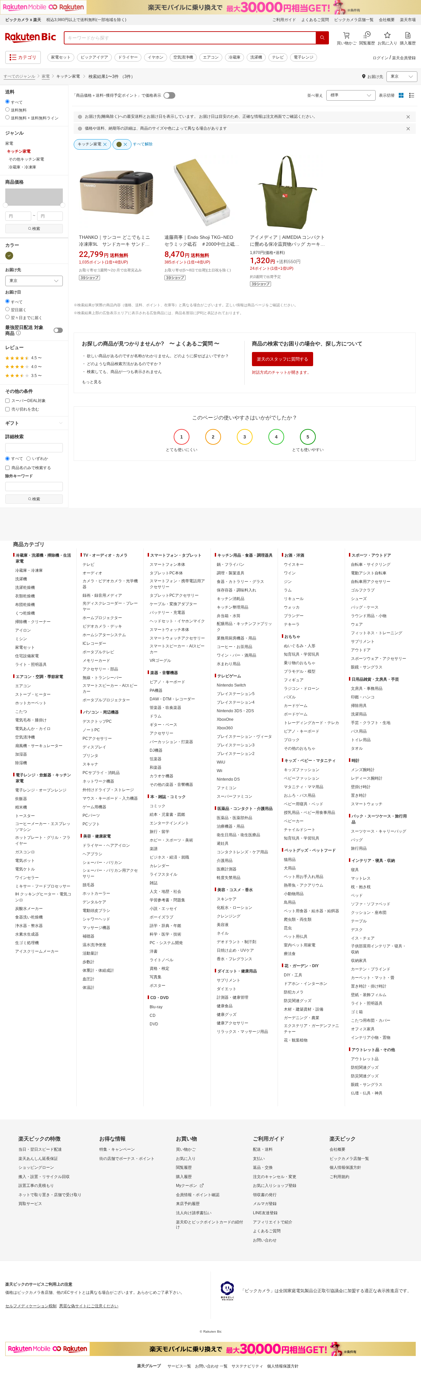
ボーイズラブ (161, 917)
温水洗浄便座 (94, 944)
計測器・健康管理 (232, 997)
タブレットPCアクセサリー (174, 595)
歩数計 (88, 962)
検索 (36, 228)
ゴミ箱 (357, 1012)
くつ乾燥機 (25, 613)
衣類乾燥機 (25, 596)
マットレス (361, 878)
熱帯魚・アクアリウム (303, 885)
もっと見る (92, 382)
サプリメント (228, 980)
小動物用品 (294, 893)
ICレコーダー (94, 643)
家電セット (61, 57)
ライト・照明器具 (31, 664)
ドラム (155, 716)
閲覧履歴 (184, 1167)
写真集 (155, 977)
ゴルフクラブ (363, 590)
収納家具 (359, 960)
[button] (14, 196)
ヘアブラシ (92, 854)
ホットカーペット (31, 703)
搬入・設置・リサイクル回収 (44, 1176)
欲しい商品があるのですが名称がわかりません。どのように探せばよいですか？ (158, 356)
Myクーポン (186, 1185)
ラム (288, 590)
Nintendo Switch (231, 685)
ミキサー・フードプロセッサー (42, 886)
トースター (25, 816)
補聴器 (88, 936)
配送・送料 (263, 1149)
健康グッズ (226, 1014)
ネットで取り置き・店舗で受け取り (50, 1194)
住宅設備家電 (27, 656)
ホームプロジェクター (102, 617)
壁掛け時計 (361, 787)
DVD (154, 1024)
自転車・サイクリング (370, 564)
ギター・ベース (163, 724)
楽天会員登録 (404, 58)
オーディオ (92, 573)
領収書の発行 (265, 1194)
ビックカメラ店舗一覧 (354, 19)
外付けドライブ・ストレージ (108, 790)
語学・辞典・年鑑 (165, 925)
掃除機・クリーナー (33, 621)
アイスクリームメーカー (37, 951)
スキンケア (226, 899)
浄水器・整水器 (29, 925)
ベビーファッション (301, 778)
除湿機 (21, 763)
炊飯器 (21, 798)
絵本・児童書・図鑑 (167, 814)
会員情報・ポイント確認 (197, 1194)
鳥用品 (290, 902)
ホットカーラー (96, 893)
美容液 (223, 924)
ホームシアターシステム (104, 635)
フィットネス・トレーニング (376, 633)
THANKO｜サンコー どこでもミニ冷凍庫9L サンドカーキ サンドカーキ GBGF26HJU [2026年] (114, 244)
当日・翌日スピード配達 (40, 1149)
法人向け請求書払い (193, 1213)
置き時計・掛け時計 (368, 986)
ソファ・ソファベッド (370, 904)
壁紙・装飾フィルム (368, 994)
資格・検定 (159, 968)
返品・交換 (263, 1167)
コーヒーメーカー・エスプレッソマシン (42, 826)
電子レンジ (303, 57)
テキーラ (292, 624)
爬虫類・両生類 (297, 919)
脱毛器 (88, 885)
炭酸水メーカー (29, 908)
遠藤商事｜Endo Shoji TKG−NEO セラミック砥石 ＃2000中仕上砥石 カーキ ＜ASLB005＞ (204, 244)
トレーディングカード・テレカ (311, 722)
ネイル (223, 933)
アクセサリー (161, 733)
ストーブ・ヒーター (33, 694)
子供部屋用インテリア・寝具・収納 (378, 949)
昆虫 (288, 928)
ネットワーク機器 (98, 781)
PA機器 (156, 690)
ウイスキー (294, 564)
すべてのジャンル (19, 76)
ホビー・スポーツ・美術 (171, 840)
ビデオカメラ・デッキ (102, 626)
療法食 (290, 953)
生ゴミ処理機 (27, 943)
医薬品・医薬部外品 (234, 817)
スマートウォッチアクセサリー (177, 638)
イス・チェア (363, 938)
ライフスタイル (163, 874)
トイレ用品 (361, 740)
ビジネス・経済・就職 (169, 857)
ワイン (290, 573)
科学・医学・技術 (165, 934)
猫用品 (290, 859)
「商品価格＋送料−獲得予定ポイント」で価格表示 (116, 95)
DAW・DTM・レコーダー (172, 699)
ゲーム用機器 (94, 807)
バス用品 (359, 731)
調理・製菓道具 (230, 573)
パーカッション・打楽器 (171, 742)
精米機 (21, 807)
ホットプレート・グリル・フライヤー (42, 840)
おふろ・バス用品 (299, 795)
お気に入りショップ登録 (274, 1185)
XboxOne (225, 719)
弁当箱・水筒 (228, 616)
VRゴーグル (160, 660)
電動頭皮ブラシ (96, 910)
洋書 (154, 951)
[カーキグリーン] (9, 256)
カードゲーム (296, 705)
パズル (290, 697)
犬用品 (290, 868)
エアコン (211, 57)
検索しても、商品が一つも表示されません (124, 371)
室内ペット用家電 (299, 945)
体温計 (88, 987)
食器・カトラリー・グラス (240, 581)
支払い (259, 1158)
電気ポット (25, 860)
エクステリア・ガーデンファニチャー (311, 1028)
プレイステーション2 (236, 753)
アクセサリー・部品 (100, 669)
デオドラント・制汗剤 (236, 942)
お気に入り (186, 1158)
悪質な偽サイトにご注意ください (88, 1306)
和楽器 (155, 767)
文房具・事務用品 (367, 688)
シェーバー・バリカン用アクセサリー (110, 873)
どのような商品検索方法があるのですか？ (124, 364)
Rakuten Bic (30, 38)
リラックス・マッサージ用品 (242, 1031)
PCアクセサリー (97, 738)
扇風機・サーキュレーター (38, 745)
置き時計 (359, 795)
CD (153, 1015)
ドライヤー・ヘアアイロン (106, 845)
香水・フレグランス (234, 959)
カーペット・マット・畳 (372, 977)
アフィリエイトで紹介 (272, 1222)
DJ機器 (156, 750)
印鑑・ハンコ (363, 697)
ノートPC (91, 730)
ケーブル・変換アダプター (173, 604)
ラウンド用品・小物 (368, 616)
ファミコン (226, 788)
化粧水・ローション (234, 907)
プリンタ (90, 755)
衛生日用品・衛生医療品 (238, 835)
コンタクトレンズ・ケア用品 (242, 852)
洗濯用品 (359, 714)
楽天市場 (408, 19)
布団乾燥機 (25, 604)
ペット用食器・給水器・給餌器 (311, 911)
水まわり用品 (228, 664)
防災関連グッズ (297, 1000)
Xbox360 (225, 728)
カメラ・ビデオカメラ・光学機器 (110, 584)
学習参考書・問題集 (167, 900)
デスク (357, 929)
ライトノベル (161, 960)
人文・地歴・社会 (165, 891)
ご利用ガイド (284, 19)
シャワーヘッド (96, 919)
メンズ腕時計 (363, 769)
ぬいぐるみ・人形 (299, 645)
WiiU (221, 762)
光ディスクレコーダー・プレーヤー (110, 606)
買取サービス (30, 1203)
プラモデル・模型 (299, 671)
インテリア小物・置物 (370, 1037)
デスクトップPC (97, 721)
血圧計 (88, 979)
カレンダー (159, 866)
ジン (288, 581)
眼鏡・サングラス (367, 667)
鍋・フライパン (230, 564)
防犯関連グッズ (365, 1067)
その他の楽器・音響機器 (171, 784)
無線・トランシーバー (102, 677)
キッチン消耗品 (230, 598)
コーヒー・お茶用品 (234, 646)
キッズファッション (301, 769)
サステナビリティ (247, 1366)
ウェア (357, 624)
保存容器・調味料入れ (236, 590)
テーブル (359, 921)
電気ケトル (25, 869)
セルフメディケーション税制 (31, 1306)
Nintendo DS (228, 779)
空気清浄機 (183, 57)
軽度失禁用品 (228, 877)
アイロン (23, 630)
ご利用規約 (339, 1176)
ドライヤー (128, 57)
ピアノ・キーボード (167, 682)
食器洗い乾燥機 (29, 917)
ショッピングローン (36, 1167)
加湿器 (21, 754)
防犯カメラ (294, 992)
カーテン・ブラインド (370, 969)
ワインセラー (27, 877)
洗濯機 (256, 57)
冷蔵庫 (234, 57)
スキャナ (90, 764)
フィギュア (294, 680)
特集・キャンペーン (117, 1149)
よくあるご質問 (315, 19)
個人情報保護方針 (345, 1167)
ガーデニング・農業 (301, 1018)
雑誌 (154, 883)
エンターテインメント (169, 823)
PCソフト (91, 824)
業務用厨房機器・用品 (236, 638)
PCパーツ (91, 815)
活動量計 (90, 953)
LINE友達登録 (265, 1213)
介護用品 (225, 860)
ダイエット (226, 989)
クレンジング (228, 916)
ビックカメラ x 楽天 (23, 19)
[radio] (7, 101)
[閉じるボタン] (409, 117)
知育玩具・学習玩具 (301, 654)
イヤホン (155, 57)
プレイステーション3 (236, 745)
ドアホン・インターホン (305, 983)
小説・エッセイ (163, 908)
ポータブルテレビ (98, 652)
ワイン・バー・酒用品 (236, 655)
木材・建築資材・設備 (303, 1009)
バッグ (357, 840)
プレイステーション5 (236, 693)
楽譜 (154, 848)
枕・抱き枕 (361, 887)
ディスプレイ (94, 747)
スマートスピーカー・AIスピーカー (110, 688)
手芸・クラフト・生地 (370, 722)
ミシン (21, 639)
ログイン (380, 58)
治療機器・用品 (230, 826)
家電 (46, 76)
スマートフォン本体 (167, 564)
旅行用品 (359, 848)
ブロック (292, 740)
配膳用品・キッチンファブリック (244, 626)
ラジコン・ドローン (301, 688)
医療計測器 (226, 869)
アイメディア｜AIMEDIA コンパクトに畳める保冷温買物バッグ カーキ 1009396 (287, 244)
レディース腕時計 (367, 778)
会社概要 (387, 19)
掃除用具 (359, 705)
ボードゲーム (296, 714)
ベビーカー (294, 821)
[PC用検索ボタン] (322, 37)
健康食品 (225, 1006)
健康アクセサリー (232, 1023)
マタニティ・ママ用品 (303, 787)
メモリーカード (96, 660)
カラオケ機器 (161, 776)
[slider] (5, 205)
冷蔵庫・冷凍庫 (29, 570)
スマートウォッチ (367, 804)
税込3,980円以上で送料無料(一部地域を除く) (86, 19)
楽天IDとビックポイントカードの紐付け (209, 1225)
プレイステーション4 (236, 702)
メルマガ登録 (265, 1203)
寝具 (355, 869)
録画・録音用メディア (102, 595)
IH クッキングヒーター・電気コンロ (43, 897)
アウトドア (361, 650)
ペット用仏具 (296, 936)
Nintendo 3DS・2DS (235, 711)
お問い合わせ (265, 1240)
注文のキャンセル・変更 (274, 1176)
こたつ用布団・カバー (370, 1020)
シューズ (359, 598)
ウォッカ (292, 607)
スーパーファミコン (234, 796)
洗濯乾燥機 (25, 587)
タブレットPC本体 (166, 573)
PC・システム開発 (166, 943)
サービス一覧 (179, 1366)
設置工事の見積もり (36, 1185)
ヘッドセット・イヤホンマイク (177, 621)
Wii (219, 770)
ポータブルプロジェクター (106, 700)
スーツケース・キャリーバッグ (378, 831)
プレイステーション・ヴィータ (244, 736)
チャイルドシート (299, 829)
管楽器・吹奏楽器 (165, 707)
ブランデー (294, 616)
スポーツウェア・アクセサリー (378, 658)
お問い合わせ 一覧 (211, 1366)
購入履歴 (184, 1176)
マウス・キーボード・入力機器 (110, 798)
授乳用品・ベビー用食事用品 (309, 812)
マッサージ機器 (96, 927)
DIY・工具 (293, 975)
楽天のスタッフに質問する (282, 359)
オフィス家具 (363, 1029)
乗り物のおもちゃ (299, 663)
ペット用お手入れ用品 (303, 876)
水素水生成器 (27, 934)
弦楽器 (155, 759)
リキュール (294, 598)
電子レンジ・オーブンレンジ (40, 790)
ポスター (157, 985)
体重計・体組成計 (98, 970)
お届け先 (13, 270)
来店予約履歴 (188, 1203)
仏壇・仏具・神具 (367, 1093)
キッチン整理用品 (232, 607)
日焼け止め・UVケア (235, 950)
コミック (157, 806)
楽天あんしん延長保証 (38, 1158)
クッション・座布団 (368, 912)
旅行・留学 (159, 831)
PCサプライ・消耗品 (101, 772)
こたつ (21, 711)
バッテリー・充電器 (167, 612)
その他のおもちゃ (299, 748)
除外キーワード (19, 476)
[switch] (58, 330)
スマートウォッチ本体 (169, 629)
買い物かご (186, 1149)
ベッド (357, 895)
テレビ (278, 57)
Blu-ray (156, 1007)
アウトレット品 (365, 1059)
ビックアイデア (94, 57)
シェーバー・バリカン (102, 862)
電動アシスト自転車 (368, 573)
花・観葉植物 (296, 1040)
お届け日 (13, 292)
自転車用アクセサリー (370, 581)
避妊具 (223, 843)
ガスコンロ (25, 852)
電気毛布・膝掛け (31, 720)
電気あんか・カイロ (33, 728)
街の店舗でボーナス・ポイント (127, 1158)
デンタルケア (94, 902)
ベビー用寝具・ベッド (303, 804)
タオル (357, 748)
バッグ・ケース (365, 607)
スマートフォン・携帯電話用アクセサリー (177, 584)
